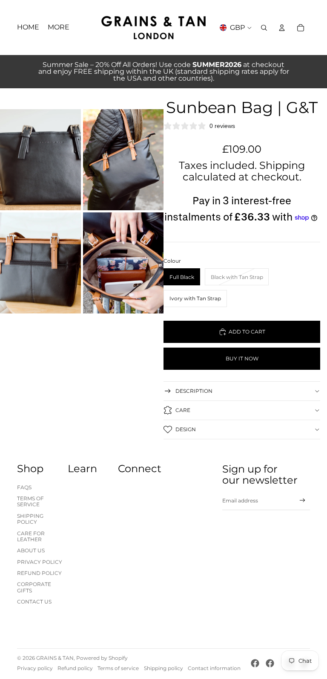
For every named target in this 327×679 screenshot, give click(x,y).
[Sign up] (302, 500)
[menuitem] (58, 27)
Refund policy (75, 668)
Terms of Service (30, 501)
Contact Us (34, 601)
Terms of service (118, 668)
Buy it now (242, 358)
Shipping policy (163, 668)
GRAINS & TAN (55, 658)
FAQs (24, 487)
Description (193, 391)
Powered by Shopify (102, 658)
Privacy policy (35, 668)
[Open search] (264, 27)
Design (185, 429)
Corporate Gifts (34, 587)
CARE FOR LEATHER (31, 536)
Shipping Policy (30, 519)
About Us (31, 550)
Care (182, 410)
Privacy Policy (39, 562)
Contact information (214, 668)
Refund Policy (39, 573)
